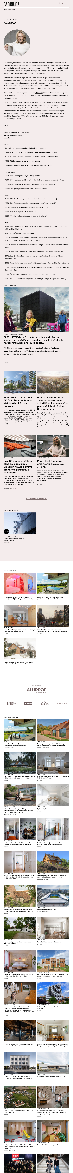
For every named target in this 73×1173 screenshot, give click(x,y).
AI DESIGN (39, 93)
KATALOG (7, 19)
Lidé (15, 19)
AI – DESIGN (41, 148)
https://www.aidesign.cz (13, 135)
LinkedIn (7, 138)
